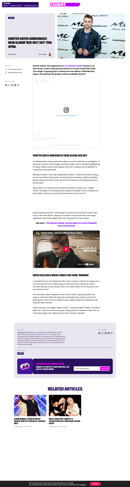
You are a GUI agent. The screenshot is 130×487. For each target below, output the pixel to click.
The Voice (5, 5)
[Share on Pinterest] (12, 85)
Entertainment (94, 447)
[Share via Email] (18, 85)
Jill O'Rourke (21, 332)
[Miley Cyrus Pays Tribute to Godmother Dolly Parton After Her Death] (65, 405)
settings (83, 485)
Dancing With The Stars (31, 5)
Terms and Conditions (112, 451)
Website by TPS (119, 465)
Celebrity (11, 18)
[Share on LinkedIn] (15, 85)
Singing (91, 444)
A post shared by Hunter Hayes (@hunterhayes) (66, 145)
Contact (111, 444)
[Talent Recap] (65, 5)
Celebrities (93, 450)
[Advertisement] (66, 203)
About (109, 441)
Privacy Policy (113, 447)
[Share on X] (9, 85)
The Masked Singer (73, 66)
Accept (95, 484)
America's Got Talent (16, 5)
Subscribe (104, 368)
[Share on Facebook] (6, 85)
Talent (91, 441)
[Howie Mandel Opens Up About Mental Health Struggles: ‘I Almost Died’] (30, 405)
